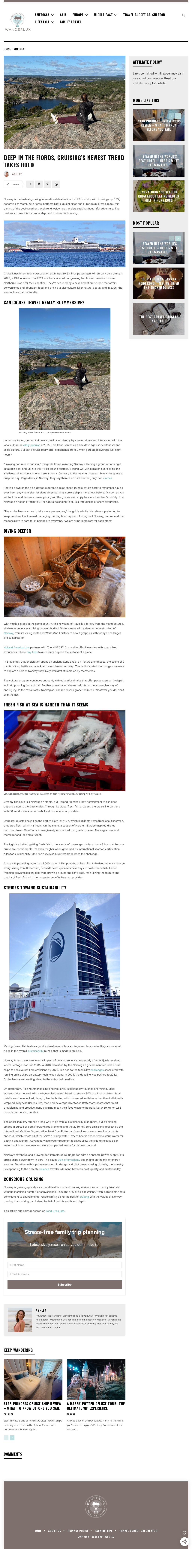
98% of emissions (68, 1159)
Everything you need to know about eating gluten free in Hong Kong (158, 196)
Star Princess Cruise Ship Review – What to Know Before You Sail (33, 1406)
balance (44, 1169)
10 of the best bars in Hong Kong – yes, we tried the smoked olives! (158, 283)
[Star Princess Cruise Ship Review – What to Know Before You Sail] (33, 1379)
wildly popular (31, 445)
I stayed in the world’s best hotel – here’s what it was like (159, 160)
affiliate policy (142, 83)
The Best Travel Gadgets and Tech (158, 319)
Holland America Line (16, 647)
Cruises (19, 49)
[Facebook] (30, 184)
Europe (71, 1414)
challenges (97, 1069)
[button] (183, 15)
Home (7, 49)
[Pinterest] (47, 184)
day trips (32, 652)
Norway (8, 633)
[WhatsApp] (56, 184)
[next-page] (12, 1437)
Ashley (17, 174)
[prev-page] (6, 1437)
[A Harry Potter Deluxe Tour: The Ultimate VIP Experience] (96, 1379)
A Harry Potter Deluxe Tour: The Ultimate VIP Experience (96, 1406)
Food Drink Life (55, 1210)
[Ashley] (7, 174)
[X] (39, 184)
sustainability (36, 1050)
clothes (107, 478)
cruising (84, 1196)
